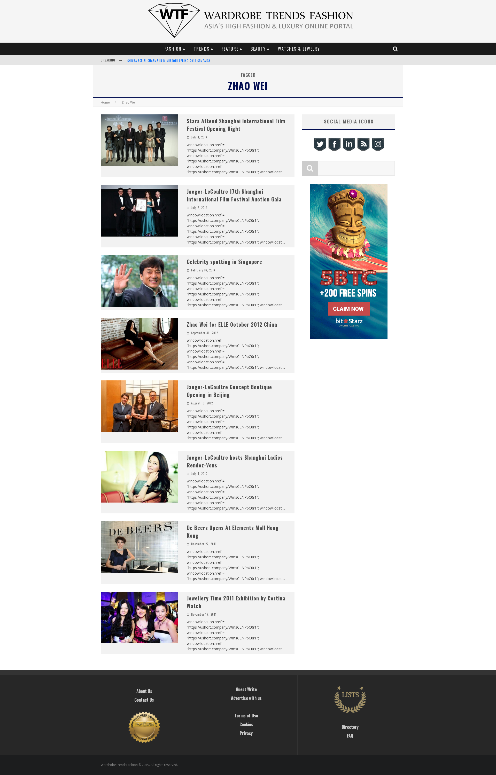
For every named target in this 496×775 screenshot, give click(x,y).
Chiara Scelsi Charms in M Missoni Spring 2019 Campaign (169, 61)
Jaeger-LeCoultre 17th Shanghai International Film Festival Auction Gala (234, 195)
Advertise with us (246, 698)
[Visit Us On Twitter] (320, 150)
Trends (202, 49)
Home (105, 102)
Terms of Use (246, 716)
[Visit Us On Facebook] (334, 150)
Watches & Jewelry (299, 49)
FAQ (350, 736)
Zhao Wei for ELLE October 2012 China (232, 324)
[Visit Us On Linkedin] (349, 150)
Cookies (246, 724)
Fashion (173, 49)
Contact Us (144, 700)
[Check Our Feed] (363, 150)
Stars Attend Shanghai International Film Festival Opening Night (236, 124)
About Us (144, 691)
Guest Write (246, 689)
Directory (350, 727)
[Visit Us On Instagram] (377, 150)
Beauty (258, 49)
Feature (230, 49)
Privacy (246, 733)
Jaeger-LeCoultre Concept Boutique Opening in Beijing (229, 390)
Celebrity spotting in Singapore (224, 261)
